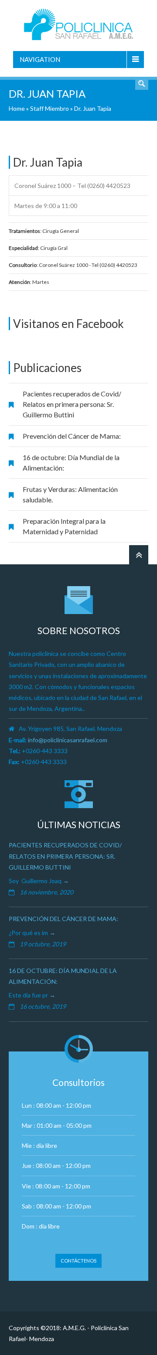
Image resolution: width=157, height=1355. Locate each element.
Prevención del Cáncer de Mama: (72, 436)
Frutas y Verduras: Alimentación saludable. (70, 494)
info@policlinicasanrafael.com (67, 740)
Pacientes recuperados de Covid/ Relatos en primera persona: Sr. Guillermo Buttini (72, 404)
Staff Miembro (49, 108)
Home (17, 108)
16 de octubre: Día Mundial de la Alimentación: (71, 462)
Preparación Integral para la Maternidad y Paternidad (64, 526)
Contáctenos (78, 1260)
